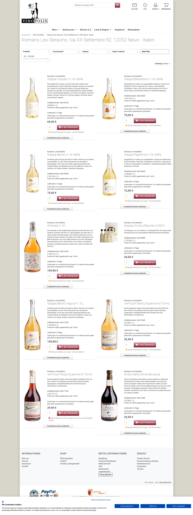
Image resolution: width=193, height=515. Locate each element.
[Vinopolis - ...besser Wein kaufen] (45, 13)
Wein (55, 29)
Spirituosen (68, 29)
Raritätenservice (143, 464)
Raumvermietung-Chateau (147, 461)
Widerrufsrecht (104, 464)
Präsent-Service (143, 458)
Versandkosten (165, 482)
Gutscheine (141, 466)
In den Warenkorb (69, 127)
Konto (155, 9)
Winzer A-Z (85, 29)
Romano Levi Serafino (56, 76)
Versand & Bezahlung (107, 461)
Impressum (26, 464)
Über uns (25, 458)
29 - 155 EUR (29, 56)
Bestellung (102, 458)
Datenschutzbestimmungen (101, 500)
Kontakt (25, 466)
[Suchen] (117, 5)
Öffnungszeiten (66, 458)
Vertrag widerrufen (105, 475)
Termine (25, 461)
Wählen (162, 64)
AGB (100, 466)
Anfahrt (63, 461)
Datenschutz (103, 469)
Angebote (119, 29)
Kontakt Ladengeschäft (69, 464)
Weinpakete (134, 29)
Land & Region (102, 29)
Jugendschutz (104, 471)
